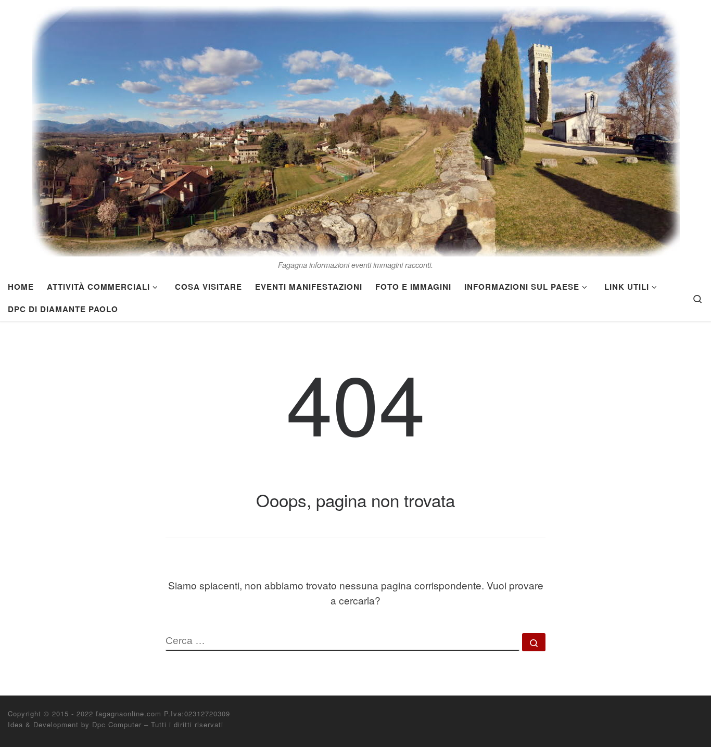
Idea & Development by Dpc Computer (75, 724)
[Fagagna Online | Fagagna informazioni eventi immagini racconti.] (356, 127)
